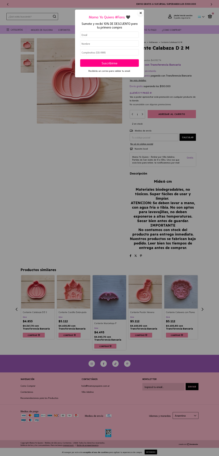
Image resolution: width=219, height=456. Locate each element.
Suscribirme (110, 63)
